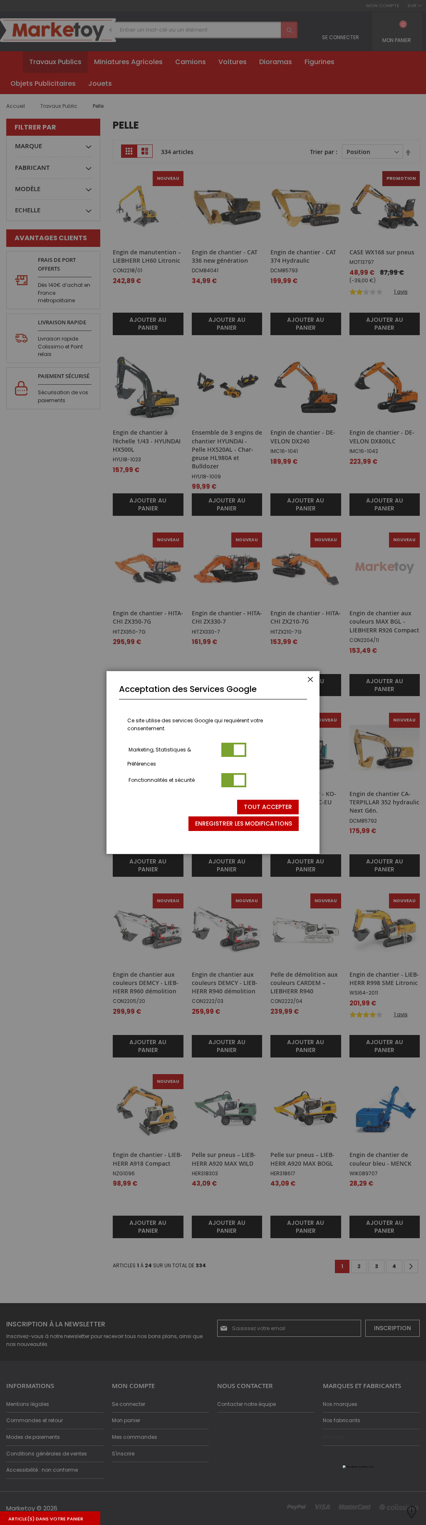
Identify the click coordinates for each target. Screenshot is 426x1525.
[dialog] (213, 762)
